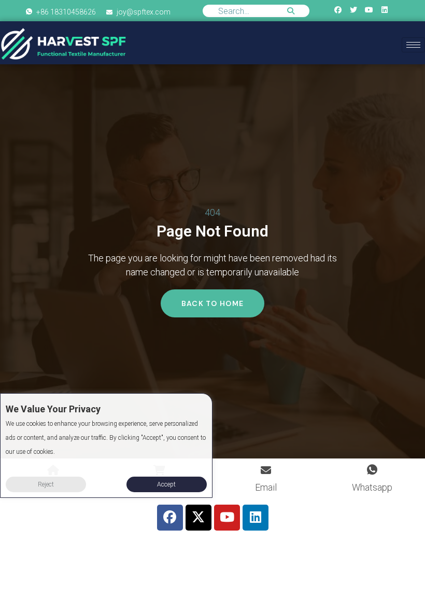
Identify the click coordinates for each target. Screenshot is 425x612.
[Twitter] (353, 9)
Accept (166, 484)
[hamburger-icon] (413, 44)
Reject (46, 484)
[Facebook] (337, 9)
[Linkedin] (384, 9)
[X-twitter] (198, 518)
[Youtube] (369, 9)
